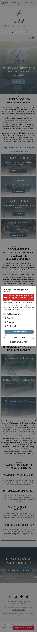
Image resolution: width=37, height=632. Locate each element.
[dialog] (18, 316)
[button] (18, 342)
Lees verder (17, 310)
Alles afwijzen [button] (19, 337)
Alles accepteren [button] (19, 332)
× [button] (33, 288)
